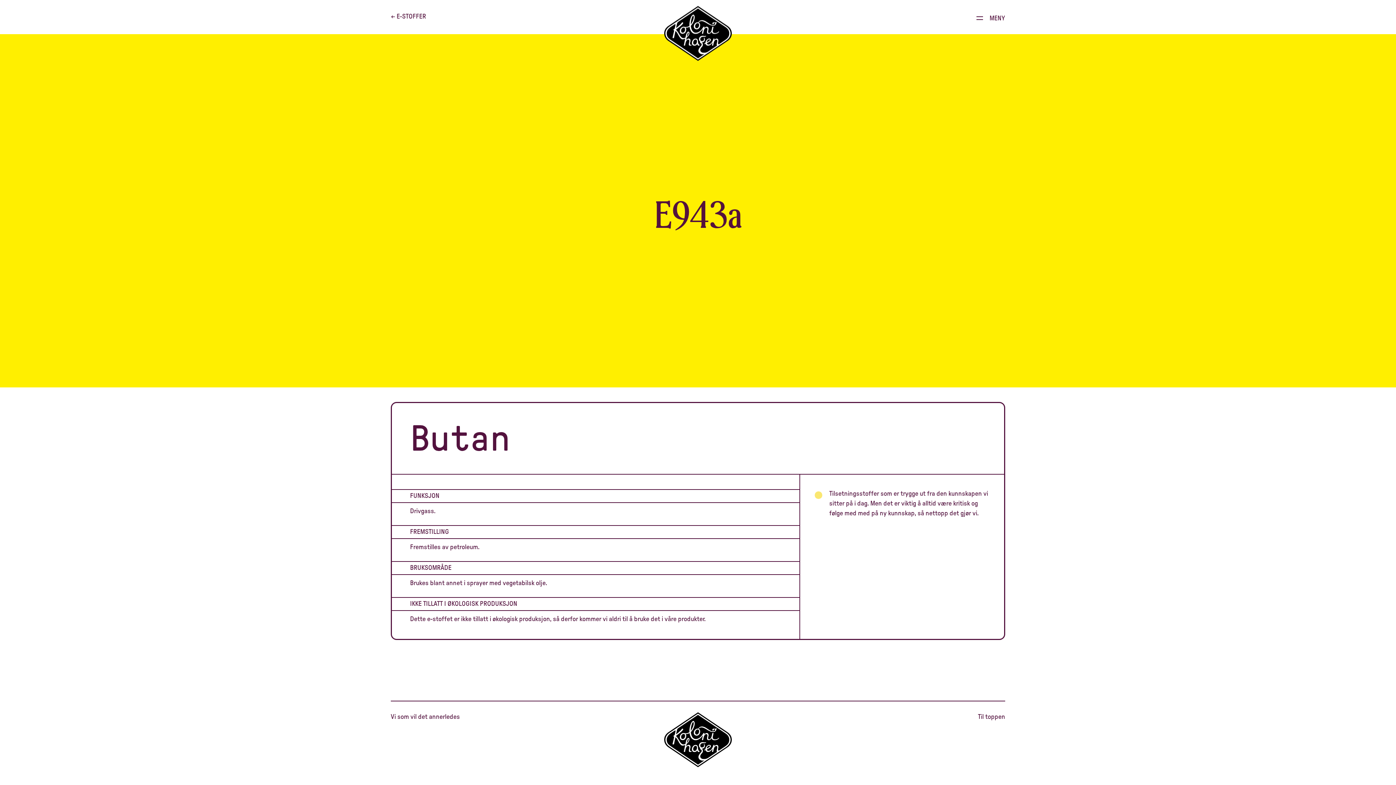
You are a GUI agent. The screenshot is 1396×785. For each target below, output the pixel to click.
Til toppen (991, 717)
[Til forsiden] (698, 33)
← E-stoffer (408, 16)
